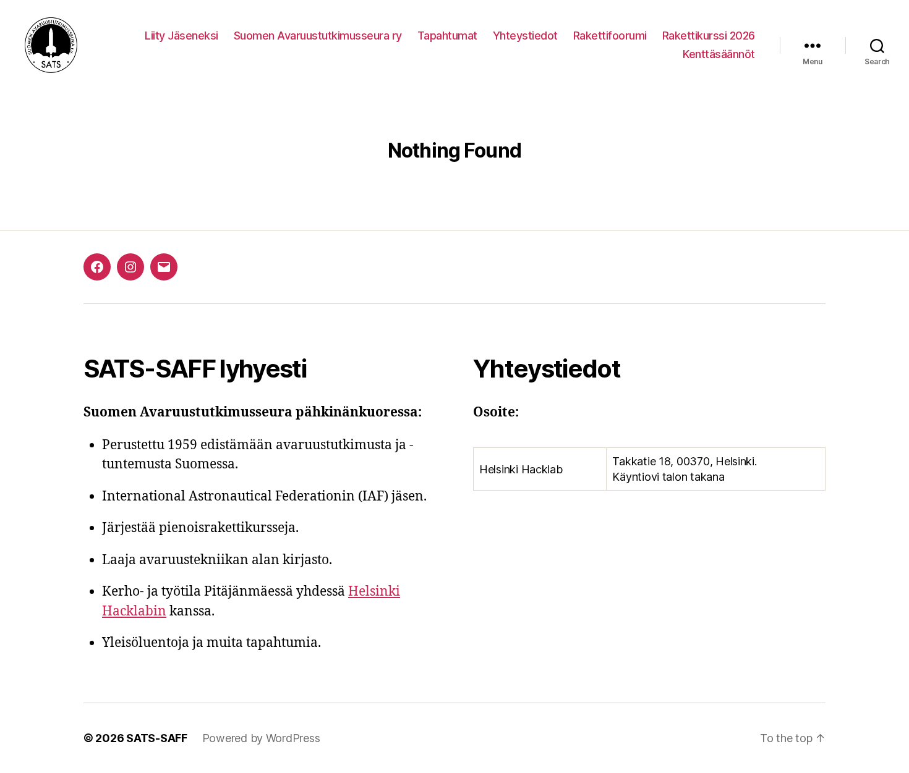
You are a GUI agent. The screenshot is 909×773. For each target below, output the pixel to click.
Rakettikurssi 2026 (708, 35)
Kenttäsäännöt (719, 54)
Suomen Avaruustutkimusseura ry (318, 35)
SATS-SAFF (156, 738)
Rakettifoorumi (610, 35)
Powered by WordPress (261, 738)
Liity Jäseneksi (181, 35)
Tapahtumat (447, 35)
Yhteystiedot (525, 35)
